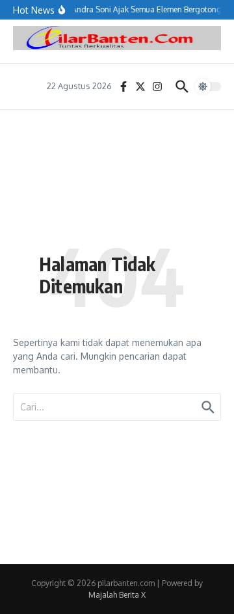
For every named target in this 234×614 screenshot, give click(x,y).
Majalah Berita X (117, 595)
